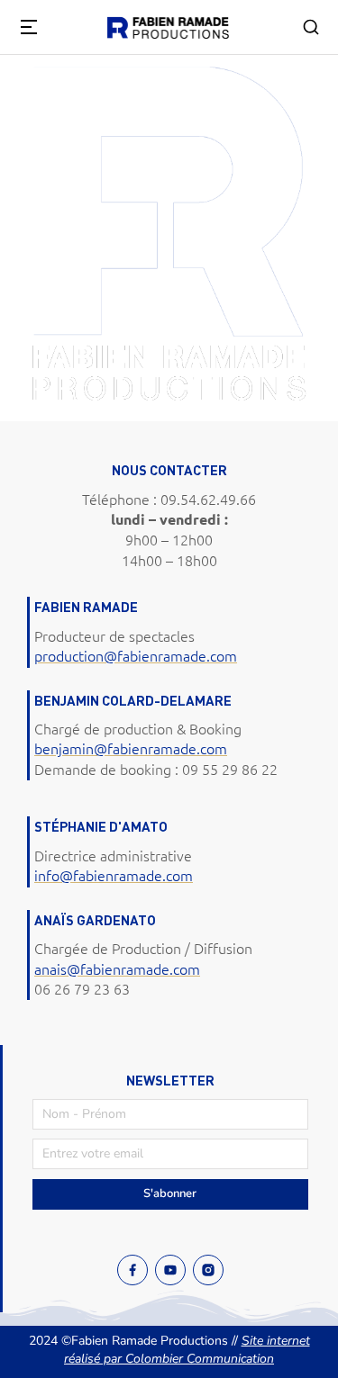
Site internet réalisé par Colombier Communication (187, 1349)
